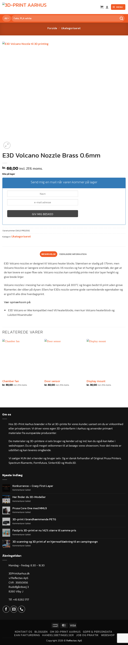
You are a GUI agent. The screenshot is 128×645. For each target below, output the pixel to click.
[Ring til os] (21, 609)
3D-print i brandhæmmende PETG (34, 519)
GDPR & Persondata (97, 632)
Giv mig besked (42, 214)
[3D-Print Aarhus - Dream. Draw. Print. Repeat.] (25, 7)
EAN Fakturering (27, 635)
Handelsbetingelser (58, 635)
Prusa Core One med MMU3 (29, 508)
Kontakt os (23, 632)
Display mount (96, 381)
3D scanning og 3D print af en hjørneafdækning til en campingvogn (55, 541)
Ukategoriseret (71, 28)
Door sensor (52, 381)
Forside (52, 28)
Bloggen (41, 632)
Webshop (108, 635)
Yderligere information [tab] (72, 254)
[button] (101, 7)
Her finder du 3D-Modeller (29, 497)
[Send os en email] (13, 609)
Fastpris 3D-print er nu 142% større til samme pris (44, 530)
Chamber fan (10, 381)
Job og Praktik (87, 635)
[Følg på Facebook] (6, 609)
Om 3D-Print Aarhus (65, 632)
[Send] (121, 18)
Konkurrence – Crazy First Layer (32, 486)
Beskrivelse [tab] (49, 254)
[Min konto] (107, 7)
